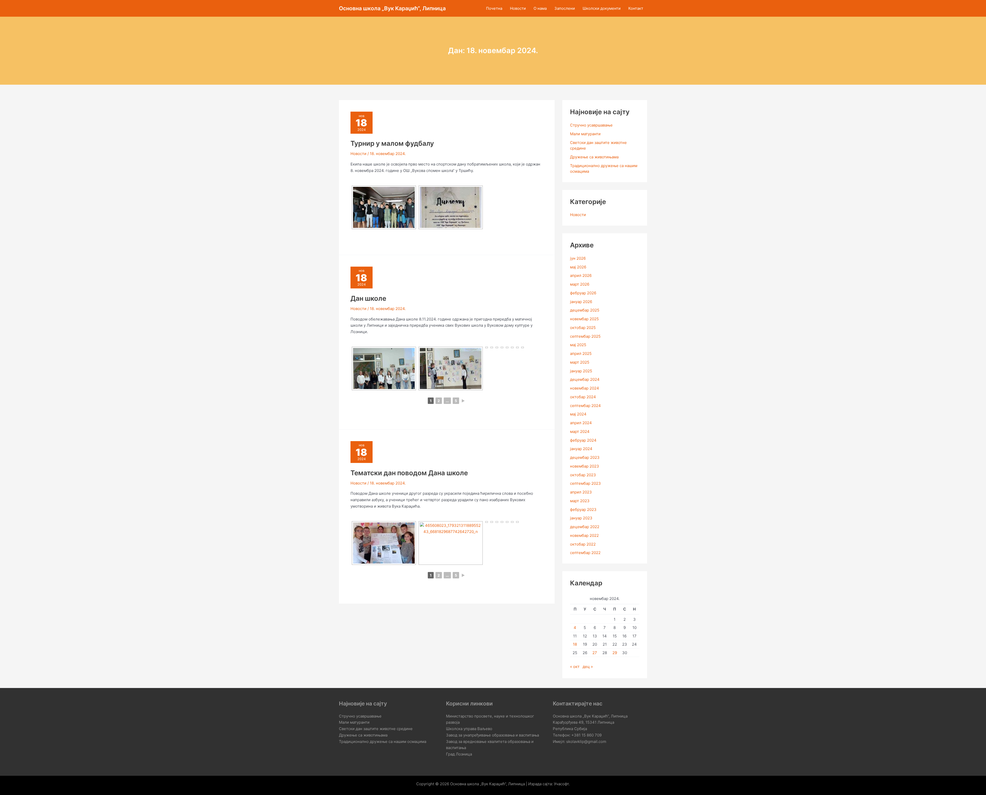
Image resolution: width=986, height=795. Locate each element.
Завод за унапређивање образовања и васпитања (492, 735)
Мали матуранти (585, 133)
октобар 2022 (583, 544)
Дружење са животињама (594, 156)
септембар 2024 (585, 405)
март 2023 (580, 500)
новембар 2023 (584, 466)
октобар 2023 (583, 474)
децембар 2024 (585, 379)
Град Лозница (459, 754)
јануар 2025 (581, 371)
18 (575, 644)
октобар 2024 (583, 396)
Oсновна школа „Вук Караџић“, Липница (392, 8)
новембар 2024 (584, 388)
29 (614, 652)
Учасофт (561, 783)
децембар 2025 (584, 310)
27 (594, 652)
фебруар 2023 (583, 509)
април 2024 (581, 422)
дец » (588, 666)
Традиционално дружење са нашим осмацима (382, 741)
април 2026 (581, 275)
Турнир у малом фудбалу (392, 143)
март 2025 (579, 362)
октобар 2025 (583, 327)
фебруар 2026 (583, 292)
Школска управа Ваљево (469, 728)
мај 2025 (578, 344)
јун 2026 (578, 258)
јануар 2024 (581, 448)
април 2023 (581, 492)
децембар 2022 (584, 526)
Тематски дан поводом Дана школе (409, 473)
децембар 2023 (585, 457)
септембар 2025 (585, 336)
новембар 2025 (584, 318)
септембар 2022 (585, 552)
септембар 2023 (585, 483)
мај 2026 (578, 267)
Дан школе (368, 298)
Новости (358, 153)
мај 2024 (578, 414)
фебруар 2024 (583, 440)
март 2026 (579, 284)
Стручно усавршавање (591, 125)
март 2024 (580, 431)
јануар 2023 (581, 518)
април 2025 (581, 353)
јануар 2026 (581, 301)
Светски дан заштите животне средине (376, 728)
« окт (575, 666)
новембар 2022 (584, 535)
